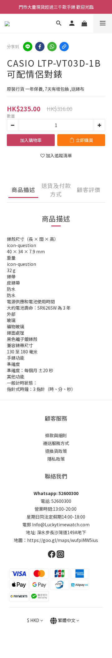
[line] (27, 46)
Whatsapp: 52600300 (56, 493)
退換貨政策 (56, 451)
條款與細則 (56, 435)
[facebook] (39, 46)
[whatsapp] (52, 46)
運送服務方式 (56, 443)
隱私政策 (56, 459)
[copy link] (64, 46)
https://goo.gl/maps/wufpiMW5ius (62, 540)
